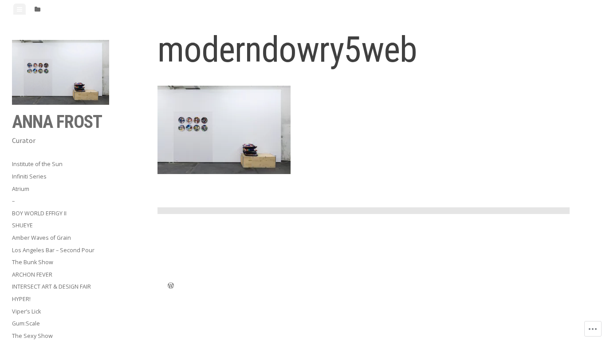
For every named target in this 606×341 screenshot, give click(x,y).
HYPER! (21, 299)
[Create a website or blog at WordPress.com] (171, 286)
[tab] (19, 9)
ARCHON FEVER (32, 274)
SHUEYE (22, 225)
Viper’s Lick (26, 311)
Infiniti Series (29, 176)
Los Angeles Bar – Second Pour (53, 250)
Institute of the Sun (37, 164)
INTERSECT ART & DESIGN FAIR (51, 286)
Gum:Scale (26, 323)
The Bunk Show (32, 262)
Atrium (20, 189)
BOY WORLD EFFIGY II (39, 213)
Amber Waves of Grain (41, 238)
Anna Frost (57, 121)
